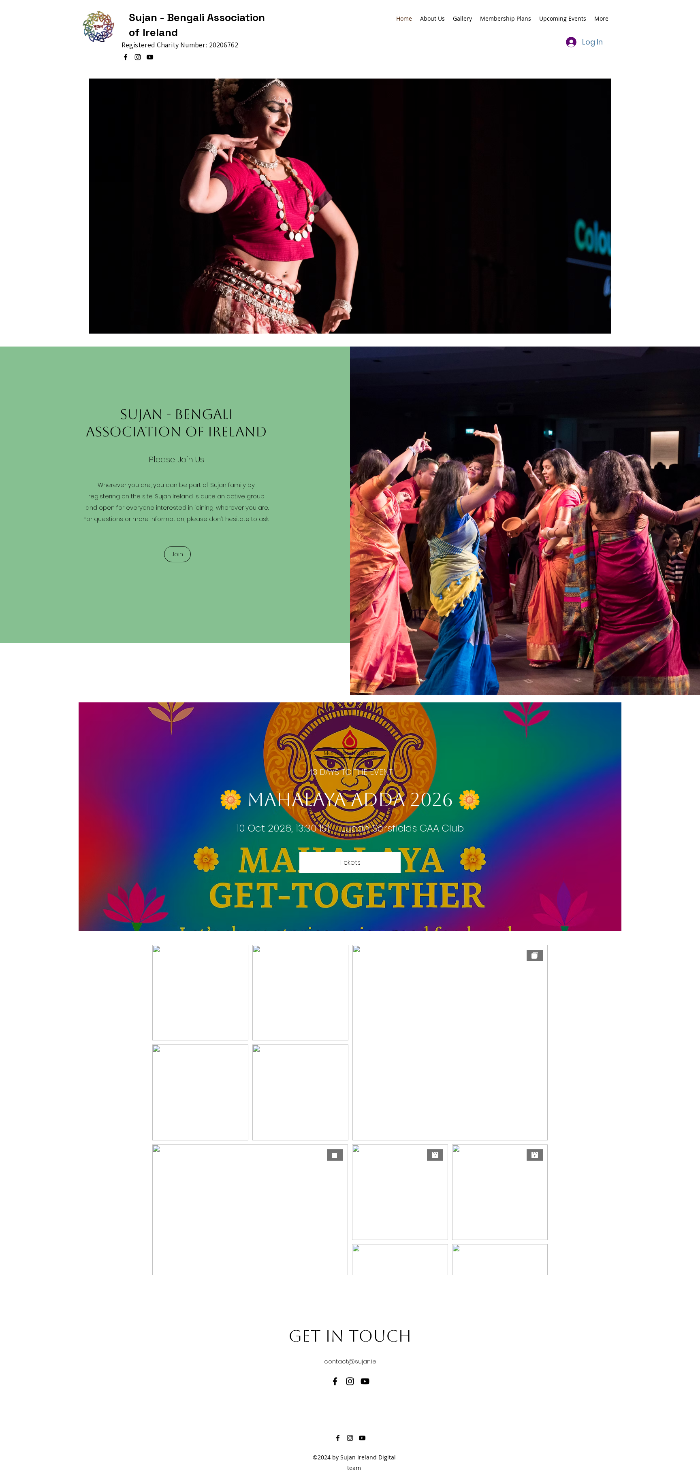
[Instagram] (138, 57)
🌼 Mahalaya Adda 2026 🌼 (350, 799)
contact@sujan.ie (350, 1361)
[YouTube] (150, 57)
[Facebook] (126, 57)
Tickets (350, 862)
